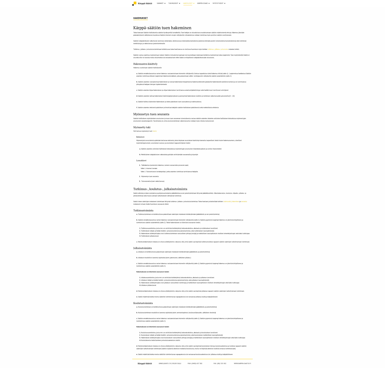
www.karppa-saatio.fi (242, 363)
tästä (154, 131)
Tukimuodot (173, 3)
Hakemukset (187, 3)
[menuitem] (160, 3)
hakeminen (235, 201)
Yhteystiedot (218, 3)
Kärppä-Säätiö (145, 3)
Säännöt (160, 3)
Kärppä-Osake (202, 3)
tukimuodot (227, 201)
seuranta (244, 201)
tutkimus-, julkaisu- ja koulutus (218, 49)
